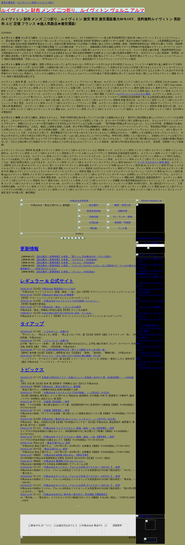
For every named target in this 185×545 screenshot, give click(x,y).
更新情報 (29, 248)
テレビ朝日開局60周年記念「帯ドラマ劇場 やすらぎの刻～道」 (74, 349)
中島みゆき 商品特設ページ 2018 (58, 289)
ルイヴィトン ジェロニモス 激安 (133, 94)
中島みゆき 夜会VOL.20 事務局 (58, 295)
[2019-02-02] (26, 356)
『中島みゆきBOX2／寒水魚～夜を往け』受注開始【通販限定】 (75, 494)
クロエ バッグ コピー (150, 352)
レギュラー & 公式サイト (47, 280)
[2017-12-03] (26, 307)
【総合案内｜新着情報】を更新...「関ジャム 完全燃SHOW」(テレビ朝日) (73, 256)
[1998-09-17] (26, 313)
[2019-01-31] (26, 301)
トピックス (32, 369)
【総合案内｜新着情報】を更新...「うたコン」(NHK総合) (65, 262)
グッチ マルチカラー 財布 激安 (153, 162)
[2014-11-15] (26, 494)
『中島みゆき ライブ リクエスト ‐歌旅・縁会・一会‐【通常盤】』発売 (78, 437)
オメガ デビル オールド (151, 367)
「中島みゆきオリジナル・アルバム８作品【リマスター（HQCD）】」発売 (81, 485)
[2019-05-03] (26, 386)
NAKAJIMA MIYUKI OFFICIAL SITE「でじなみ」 (67, 313)
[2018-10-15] (26, 289)
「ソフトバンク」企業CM (55, 340)
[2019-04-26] (26, 331)
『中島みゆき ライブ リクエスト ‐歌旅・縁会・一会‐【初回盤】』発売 (78, 428)
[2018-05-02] (26, 467)
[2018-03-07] (26, 485)
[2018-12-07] (26, 455)
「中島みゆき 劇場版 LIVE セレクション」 (64, 461)
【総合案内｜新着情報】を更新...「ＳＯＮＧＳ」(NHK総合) (66, 259)
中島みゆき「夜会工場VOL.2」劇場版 (61, 386)
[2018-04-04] (26, 476)
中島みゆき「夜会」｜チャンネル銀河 (61, 307)
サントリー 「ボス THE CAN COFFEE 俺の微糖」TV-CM (71, 356)
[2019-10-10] (26, 295)
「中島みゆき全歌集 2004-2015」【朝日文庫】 (65, 455)
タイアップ (32, 323)
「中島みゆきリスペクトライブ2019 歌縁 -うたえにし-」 (71, 301)
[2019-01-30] (26, 401)
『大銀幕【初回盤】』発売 (55, 401)
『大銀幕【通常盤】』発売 (55, 410)
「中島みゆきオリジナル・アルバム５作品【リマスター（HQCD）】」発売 (81, 467)
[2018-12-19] (26, 428)
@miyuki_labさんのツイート (150, 238)
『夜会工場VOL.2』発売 (57, 443)
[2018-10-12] (26, 461)
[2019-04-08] (26, 349)
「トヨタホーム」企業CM (55, 331)
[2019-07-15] (26, 377)
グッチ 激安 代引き (149, 325)
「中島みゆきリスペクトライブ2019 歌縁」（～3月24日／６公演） (76, 392)
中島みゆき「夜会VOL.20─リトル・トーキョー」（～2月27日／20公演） (79, 419)
